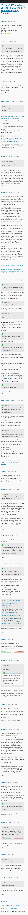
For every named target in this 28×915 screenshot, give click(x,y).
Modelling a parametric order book (13, 120)
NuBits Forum (4, 1)
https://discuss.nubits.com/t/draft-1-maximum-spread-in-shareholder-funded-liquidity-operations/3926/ (11, 614)
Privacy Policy (13, 908)
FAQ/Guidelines (15, 905)
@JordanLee (10, 618)
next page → (4, 901)
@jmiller (5, 378)
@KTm (21, 376)
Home (2, 905)
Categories (7, 905)
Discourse (9, 911)
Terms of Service (5, 908)
